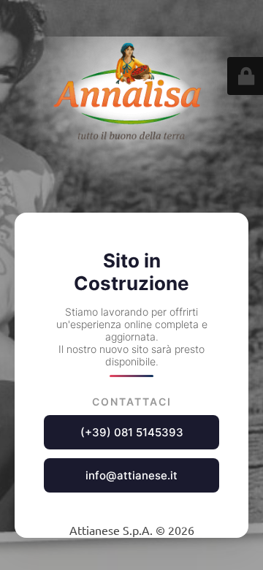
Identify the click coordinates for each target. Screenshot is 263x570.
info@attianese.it (131, 475)
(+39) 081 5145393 (131, 432)
